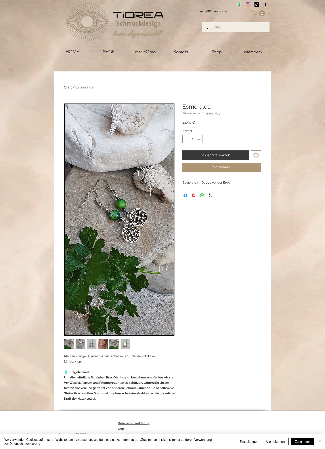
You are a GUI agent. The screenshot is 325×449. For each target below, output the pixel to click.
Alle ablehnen (275, 441)
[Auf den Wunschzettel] (256, 155)
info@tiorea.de (213, 11)
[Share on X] (210, 195)
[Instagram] (248, 4)
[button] (259, 13)
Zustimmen (303, 441)
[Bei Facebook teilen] (185, 195)
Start (68, 87)
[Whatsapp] (239, 4)
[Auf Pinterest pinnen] (193, 195)
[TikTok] (256, 4)
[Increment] (199, 139)
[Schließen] (319, 441)
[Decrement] (186, 139)
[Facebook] (265, 4)
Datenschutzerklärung (25, 443)
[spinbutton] (193, 139)
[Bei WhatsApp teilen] (202, 195)
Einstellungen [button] (249, 441)
